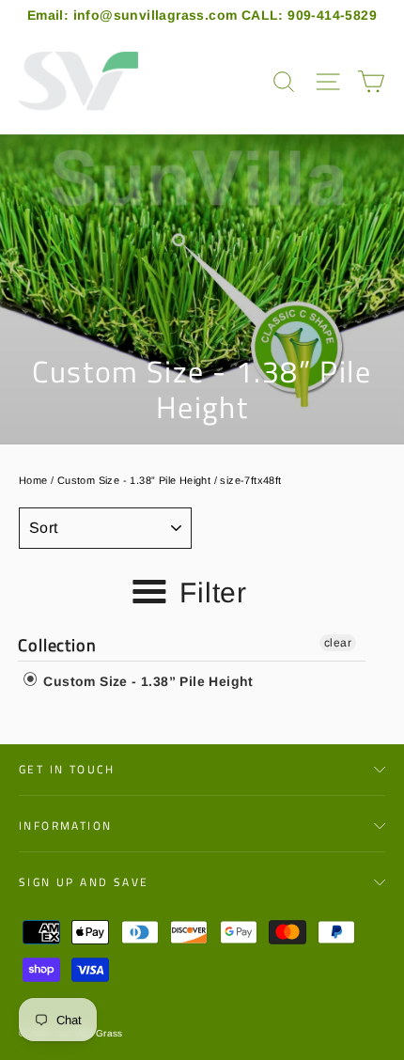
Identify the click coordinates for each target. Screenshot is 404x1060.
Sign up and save (83, 882)
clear (337, 642)
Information (65, 825)
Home (33, 480)
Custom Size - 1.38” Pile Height (133, 480)
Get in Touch (67, 769)
